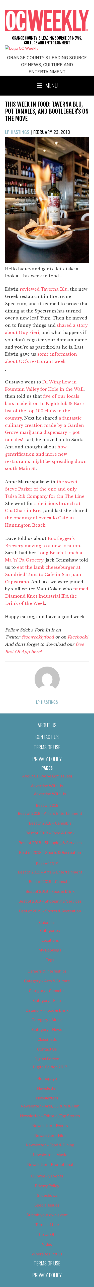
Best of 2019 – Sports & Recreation (50, 911)
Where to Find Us (47, 1254)
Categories (50, 930)
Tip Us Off (47, 1234)
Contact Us (47, 737)
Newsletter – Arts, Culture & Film (50, 1106)
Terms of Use (47, 747)
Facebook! (77, 636)
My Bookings (50, 950)
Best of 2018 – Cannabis (50, 823)
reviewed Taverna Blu (44, 289)
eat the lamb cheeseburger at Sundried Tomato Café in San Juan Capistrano (43, 574)
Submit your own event (47, 1215)
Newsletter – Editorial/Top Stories (50, 1116)
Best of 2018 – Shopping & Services (50, 843)
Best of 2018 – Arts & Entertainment (50, 813)
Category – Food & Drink (47, 1010)
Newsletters (47, 1098)
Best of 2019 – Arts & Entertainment (50, 872)
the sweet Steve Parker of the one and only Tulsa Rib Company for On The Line (44, 489)
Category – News (47, 1029)
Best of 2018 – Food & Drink (50, 833)
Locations (50, 940)
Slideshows (47, 1195)
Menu (51, 85)
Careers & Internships (47, 971)
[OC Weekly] (21, 48)
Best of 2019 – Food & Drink (50, 891)
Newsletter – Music (50, 1155)
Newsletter (47, 1088)
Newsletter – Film (50, 1135)
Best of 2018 (47, 805)
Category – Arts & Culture (47, 981)
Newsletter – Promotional (50, 1164)
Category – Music (47, 1020)
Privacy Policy (47, 759)
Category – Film (47, 1000)
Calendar (47, 922)
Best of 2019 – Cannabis (50, 881)
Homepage (47, 1078)
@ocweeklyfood (37, 636)
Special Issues (47, 1205)
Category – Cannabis (47, 991)
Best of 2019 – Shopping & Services (50, 901)
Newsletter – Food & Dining (50, 1145)
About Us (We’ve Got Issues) (47, 776)
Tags (50, 960)
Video (47, 1244)
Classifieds (47, 1039)
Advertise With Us (47, 786)
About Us (47, 725)
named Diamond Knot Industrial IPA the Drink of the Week (46, 596)
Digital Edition (47, 1059)
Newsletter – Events (50, 1125)
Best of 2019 (47, 864)
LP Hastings (17, 132)
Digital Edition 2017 (50, 1067)
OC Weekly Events (47, 1176)
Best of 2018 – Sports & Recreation (50, 852)
